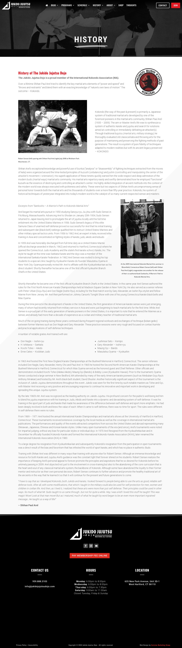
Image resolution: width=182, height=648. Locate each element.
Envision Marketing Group (160, 645)
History (97, 5)
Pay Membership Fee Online (89, 555)
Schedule (82, 5)
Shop (121, 5)
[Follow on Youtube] (96, 546)
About (110, 5)
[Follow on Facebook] (86, 546)
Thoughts (131, 5)
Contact (163, 5)
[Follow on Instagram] (91, 546)
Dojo (53, 5)
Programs (66, 5)
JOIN (176, 5)
